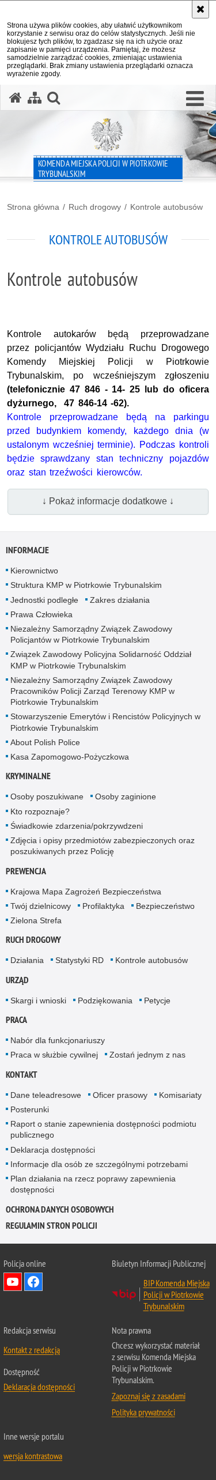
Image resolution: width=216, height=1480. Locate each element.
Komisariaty (180, 1095)
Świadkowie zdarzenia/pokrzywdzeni (76, 825)
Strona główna (33, 207)
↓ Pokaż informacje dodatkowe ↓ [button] (108, 501)
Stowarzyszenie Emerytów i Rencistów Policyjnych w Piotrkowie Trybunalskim (105, 722)
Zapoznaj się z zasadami (148, 1396)
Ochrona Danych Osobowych (60, 1209)
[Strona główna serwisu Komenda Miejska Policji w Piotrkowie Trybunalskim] (15, 97)
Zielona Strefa (36, 920)
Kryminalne (28, 776)
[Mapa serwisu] (34, 97)
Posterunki (29, 1109)
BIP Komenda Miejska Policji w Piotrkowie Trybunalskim (176, 1294)
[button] (195, 99)
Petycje (157, 1000)
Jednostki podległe (44, 600)
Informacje (27, 550)
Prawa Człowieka (41, 614)
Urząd (17, 980)
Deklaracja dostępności (52, 1149)
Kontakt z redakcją (31, 1350)
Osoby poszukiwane (47, 796)
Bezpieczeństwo (165, 906)
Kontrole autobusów (166, 207)
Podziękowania (105, 1000)
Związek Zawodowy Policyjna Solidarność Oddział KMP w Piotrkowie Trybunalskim (100, 660)
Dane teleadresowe (45, 1095)
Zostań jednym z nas (147, 1054)
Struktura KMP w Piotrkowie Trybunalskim (86, 585)
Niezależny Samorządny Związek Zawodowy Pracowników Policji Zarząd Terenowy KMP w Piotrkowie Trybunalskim (92, 691)
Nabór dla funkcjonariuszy (57, 1040)
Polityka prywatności (143, 1412)
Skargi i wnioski (38, 1000)
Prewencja (26, 871)
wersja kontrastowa (32, 1456)
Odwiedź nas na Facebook (33, 1282)
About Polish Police (45, 742)
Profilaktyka (103, 906)
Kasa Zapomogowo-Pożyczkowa (69, 756)
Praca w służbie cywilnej (54, 1054)
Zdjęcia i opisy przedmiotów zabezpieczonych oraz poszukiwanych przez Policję (102, 846)
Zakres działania (120, 600)
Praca (16, 1020)
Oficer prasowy (120, 1095)
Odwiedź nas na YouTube (12, 1282)
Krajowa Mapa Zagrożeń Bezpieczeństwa (85, 891)
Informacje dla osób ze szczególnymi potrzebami (99, 1164)
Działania (27, 960)
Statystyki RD (79, 960)
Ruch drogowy (95, 207)
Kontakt (21, 1075)
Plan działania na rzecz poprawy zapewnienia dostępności (93, 1184)
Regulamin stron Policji (51, 1226)
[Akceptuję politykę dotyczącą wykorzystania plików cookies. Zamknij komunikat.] (200, 9)
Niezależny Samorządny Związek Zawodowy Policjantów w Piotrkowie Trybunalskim (91, 634)
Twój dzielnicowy (40, 906)
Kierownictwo (34, 570)
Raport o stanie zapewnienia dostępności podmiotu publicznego (103, 1129)
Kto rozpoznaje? (40, 811)
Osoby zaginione (125, 796)
